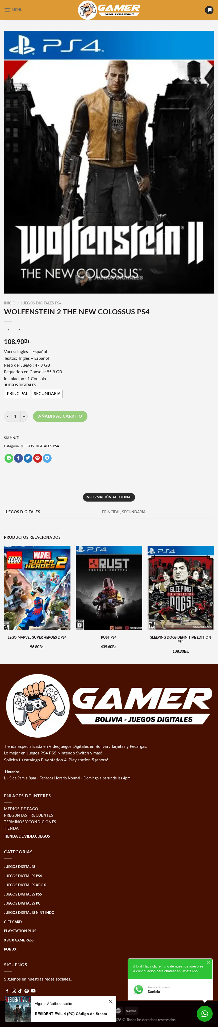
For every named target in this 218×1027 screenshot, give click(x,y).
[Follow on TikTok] (20, 991)
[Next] (214, 604)
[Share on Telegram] (47, 458)
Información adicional (109, 497)
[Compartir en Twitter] (28, 458)
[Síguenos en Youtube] (33, 991)
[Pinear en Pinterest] (37, 458)
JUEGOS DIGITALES (20, 385)
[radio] (17, 394)
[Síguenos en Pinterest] (26, 991)
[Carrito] (209, 10)
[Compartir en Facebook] (18, 458)
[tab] (109, 497)
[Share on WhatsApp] (9, 458)
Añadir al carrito (60, 416)
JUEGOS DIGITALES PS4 (41, 303)
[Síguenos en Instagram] (14, 991)
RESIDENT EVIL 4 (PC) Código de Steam (71, 1014)
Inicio (9, 303)
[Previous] (4, 604)
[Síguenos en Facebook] (7, 991)
